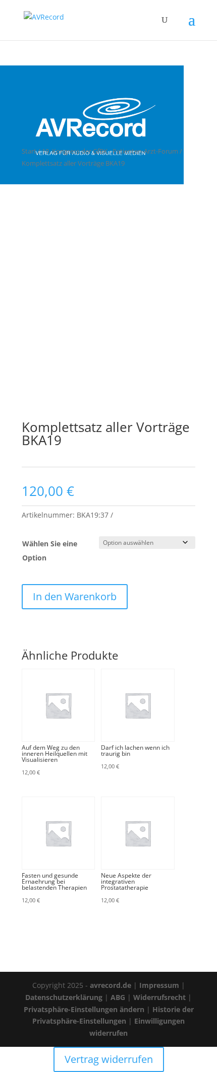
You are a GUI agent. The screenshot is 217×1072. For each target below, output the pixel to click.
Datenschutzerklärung (63, 997)
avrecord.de (110, 985)
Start (29, 151)
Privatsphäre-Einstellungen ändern (84, 1009)
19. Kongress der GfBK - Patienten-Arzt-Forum (110, 151)
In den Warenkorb (75, 596)
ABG (118, 997)
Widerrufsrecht (159, 997)
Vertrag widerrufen (109, 1059)
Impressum (159, 985)
